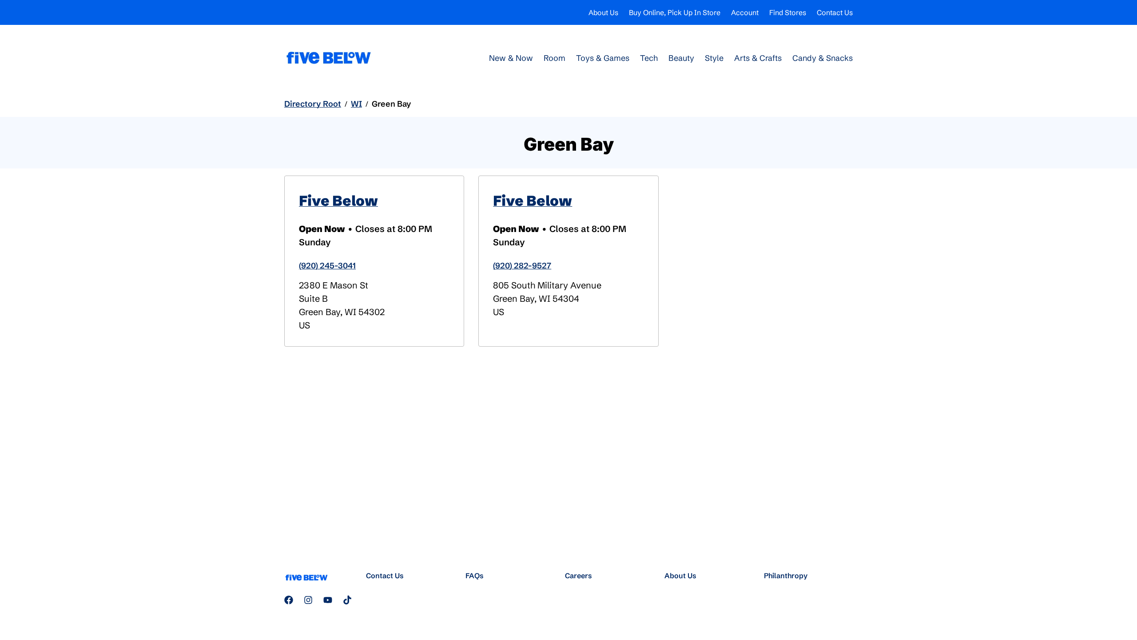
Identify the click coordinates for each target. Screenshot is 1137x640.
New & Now (511, 58)
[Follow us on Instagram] (308, 600)
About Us (603, 12)
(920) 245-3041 (327, 265)
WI (356, 104)
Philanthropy (785, 575)
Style (714, 58)
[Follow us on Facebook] (288, 600)
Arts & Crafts (758, 58)
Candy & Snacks (822, 58)
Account (745, 12)
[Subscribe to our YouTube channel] (327, 600)
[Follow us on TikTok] (347, 600)
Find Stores (787, 12)
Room (554, 58)
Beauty (681, 58)
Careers (578, 575)
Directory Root (312, 104)
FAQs (474, 575)
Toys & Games (602, 58)
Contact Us (835, 12)
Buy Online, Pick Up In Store (674, 12)
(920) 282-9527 (522, 265)
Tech (649, 58)
